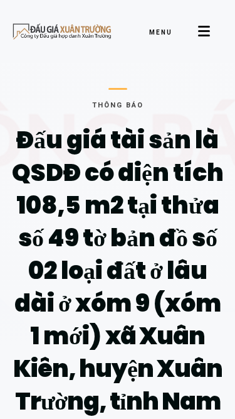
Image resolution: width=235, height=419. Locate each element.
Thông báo (118, 105)
